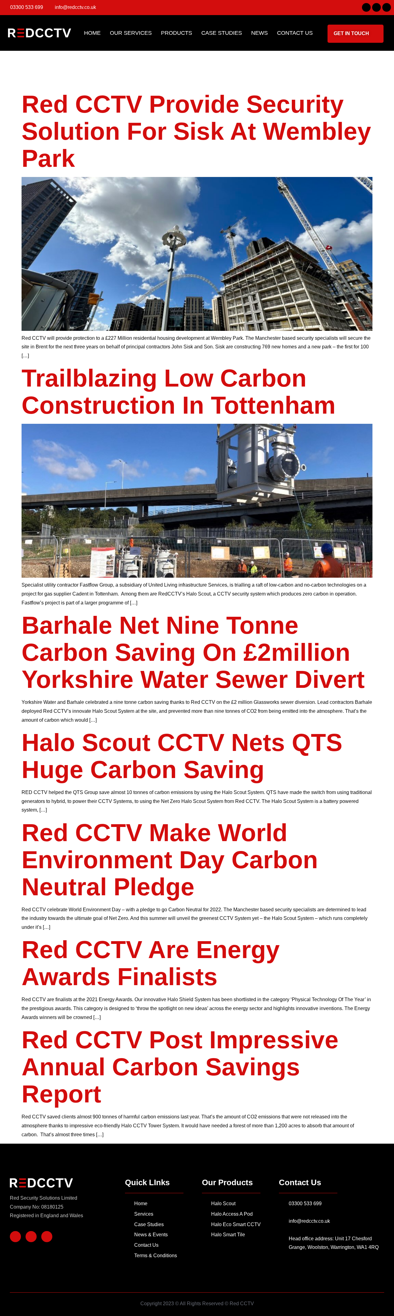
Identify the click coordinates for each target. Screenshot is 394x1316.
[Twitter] (376, 7)
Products (176, 33)
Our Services (131, 33)
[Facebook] (366, 7)
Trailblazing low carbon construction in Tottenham (179, 391)
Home (92, 33)
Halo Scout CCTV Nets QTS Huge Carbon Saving (182, 756)
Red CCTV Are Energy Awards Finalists (151, 963)
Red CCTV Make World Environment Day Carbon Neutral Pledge (170, 860)
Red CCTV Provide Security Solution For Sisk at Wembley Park (196, 131)
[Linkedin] (386, 7)
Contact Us (295, 33)
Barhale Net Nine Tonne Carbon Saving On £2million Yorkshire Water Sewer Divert (193, 652)
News (259, 33)
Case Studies (221, 33)
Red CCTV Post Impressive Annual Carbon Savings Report (180, 1067)
